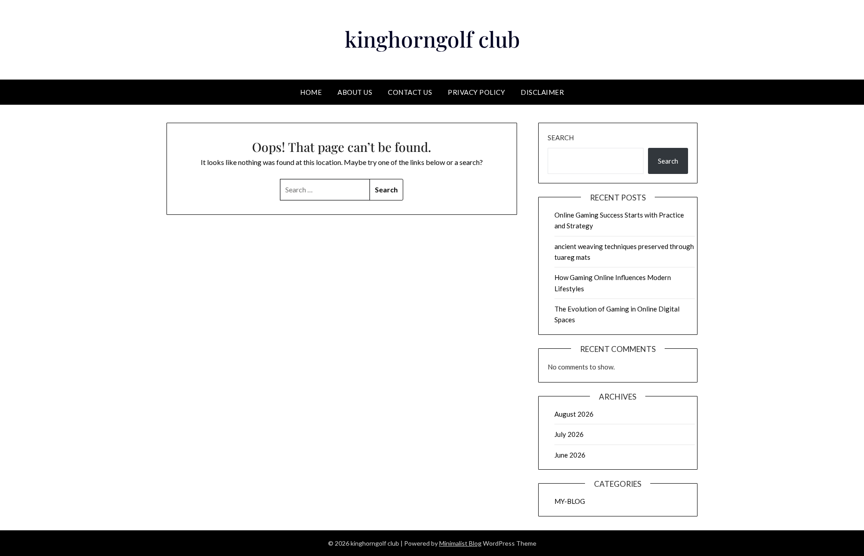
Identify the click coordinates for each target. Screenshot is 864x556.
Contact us (410, 92)
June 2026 (569, 455)
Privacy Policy (476, 92)
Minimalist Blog (460, 543)
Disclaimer (542, 92)
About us (355, 92)
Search (561, 137)
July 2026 (569, 434)
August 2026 (574, 414)
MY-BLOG (569, 501)
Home (311, 92)
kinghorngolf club (432, 38)
